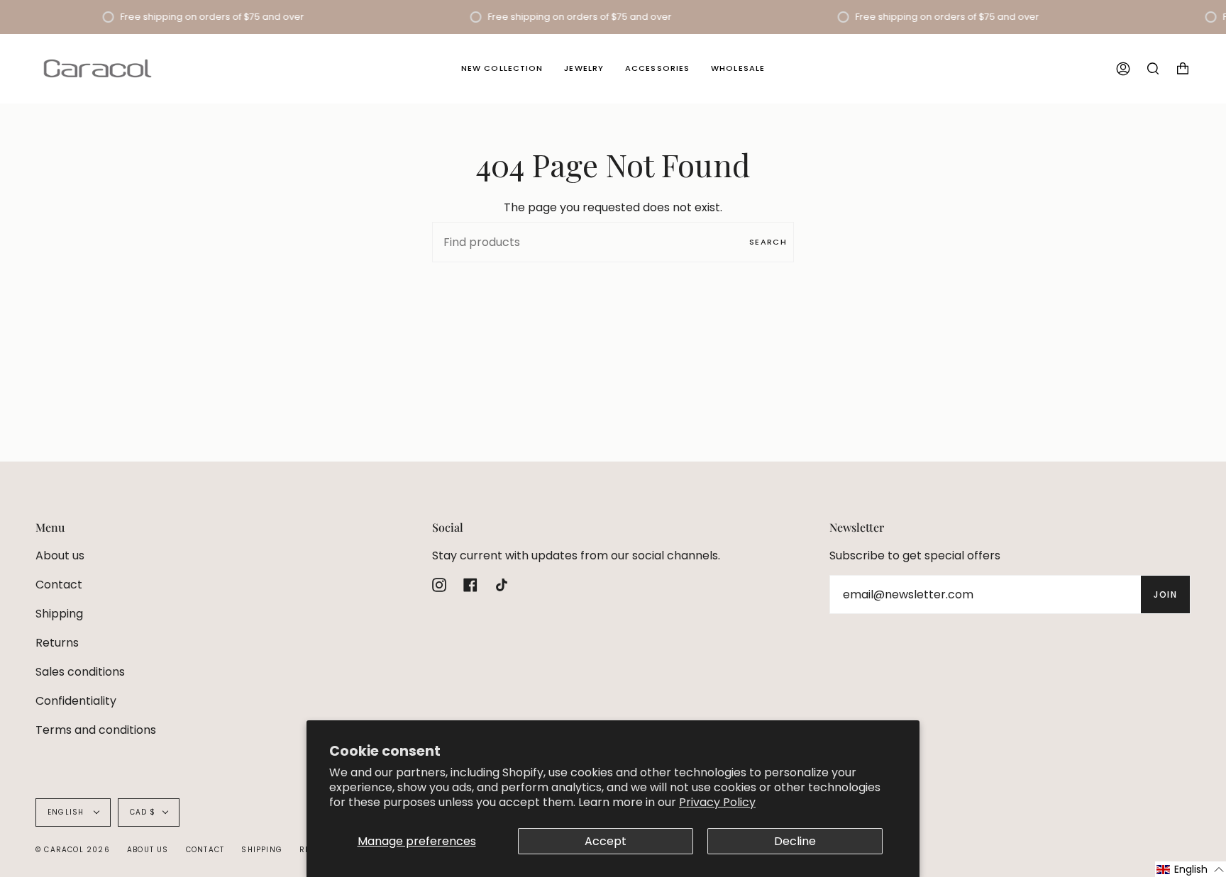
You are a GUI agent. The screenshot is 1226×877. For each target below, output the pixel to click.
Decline (795, 841)
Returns (57, 643)
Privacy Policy (717, 802)
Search (768, 241)
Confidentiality (75, 701)
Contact (58, 584)
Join (1165, 594)
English (67, 812)
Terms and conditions (95, 730)
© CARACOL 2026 (72, 849)
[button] (1190, 869)
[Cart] (1183, 68)
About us (59, 555)
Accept (605, 841)
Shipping (59, 613)
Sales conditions (80, 672)
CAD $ (143, 812)
